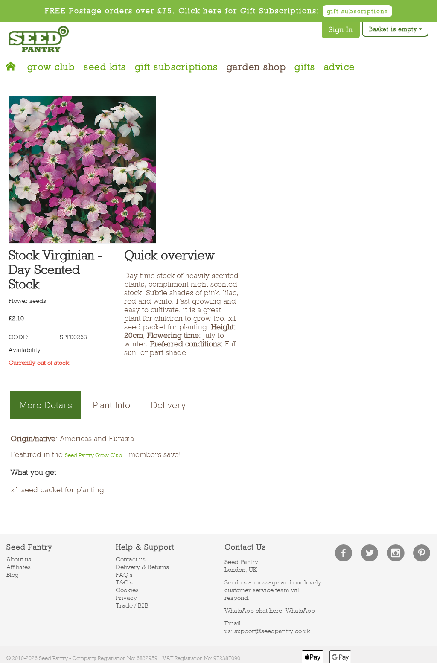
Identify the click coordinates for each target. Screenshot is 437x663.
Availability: (25, 350)
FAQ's (124, 575)
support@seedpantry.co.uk (272, 631)
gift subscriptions (357, 11)
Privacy (126, 598)
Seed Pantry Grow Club (93, 455)
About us (18, 559)
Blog (12, 575)
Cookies (127, 590)
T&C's (124, 582)
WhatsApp (300, 610)
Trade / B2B (132, 605)
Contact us (131, 559)
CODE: (19, 337)
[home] (14, 64)
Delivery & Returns (142, 567)
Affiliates (18, 567)
